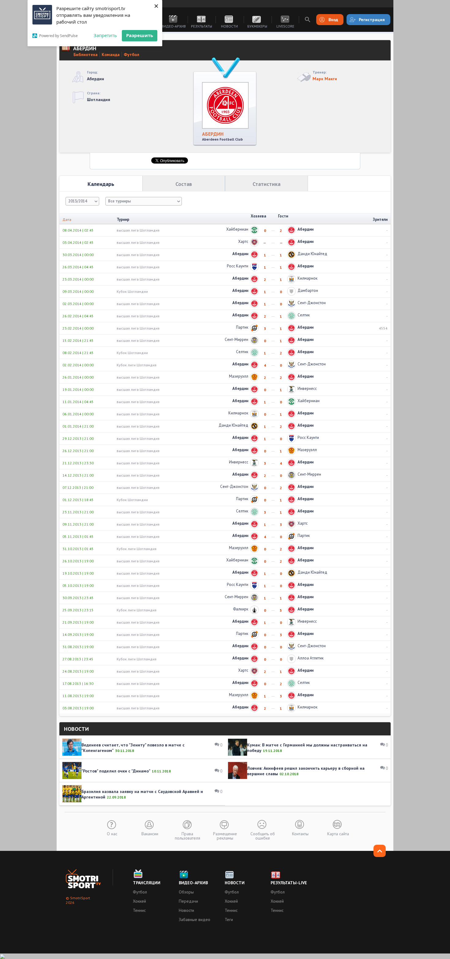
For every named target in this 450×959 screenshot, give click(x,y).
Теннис (139, 910)
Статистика (266, 183)
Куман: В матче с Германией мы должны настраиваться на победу (307, 747)
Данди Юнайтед (312, 253)
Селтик (304, 315)
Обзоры (186, 892)
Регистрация (372, 19)
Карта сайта (338, 833)
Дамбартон (308, 290)
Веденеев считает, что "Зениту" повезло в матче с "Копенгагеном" (133, 747)
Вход (333, 19)
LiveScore (285, 26)
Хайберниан (237, 229)
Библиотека (85, 54)
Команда (111, 54)
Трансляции (146, 882)
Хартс (243, 241)
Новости (229, 26)
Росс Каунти (237, 266)
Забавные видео (194, 919)
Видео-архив (173, 26)
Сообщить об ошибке (262, 835)
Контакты (300, 833)
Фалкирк (240, 609)
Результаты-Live (289, 882)
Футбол (131, 54)
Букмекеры (257, 26)
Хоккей (139, 901)
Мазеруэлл (238, 376)
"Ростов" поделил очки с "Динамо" (115, 771)
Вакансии (149, 833)
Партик (242, 327)
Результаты (201, 26)
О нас (112, 833)
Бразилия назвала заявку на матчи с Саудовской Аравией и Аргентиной (142, 794)
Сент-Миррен (236, 339)
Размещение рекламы (225, 835)
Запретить (105, 35)
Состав (183, 183)
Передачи (188, 901)
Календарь (101, 183)
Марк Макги (325, 78)
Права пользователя (187, 835)
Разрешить (139, 35)
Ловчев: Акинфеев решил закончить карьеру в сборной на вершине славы (306, 770)
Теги (229, 919)
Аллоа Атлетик (311, 658)
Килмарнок (307, 278)
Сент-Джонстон (312, 302)
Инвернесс (307, 388)
